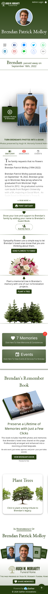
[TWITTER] (33, 45)
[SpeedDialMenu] (41, 587)
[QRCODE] (4, 45)
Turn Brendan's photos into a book (24, 140)
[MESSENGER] (24, 45)
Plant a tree (24, 292)
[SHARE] (33, 51)
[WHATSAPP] (43, 45)
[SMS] (24, 51)
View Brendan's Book (24, 457)
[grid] (24, 114)
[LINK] (43, 51)
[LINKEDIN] (4, 51)
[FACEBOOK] (14, 45)
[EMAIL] (14, 51)
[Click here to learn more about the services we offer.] (24, 570)
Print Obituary (25, 206)
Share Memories (25, 581)
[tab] (10, 152)
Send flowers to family (24, 251)
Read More (24, 200)
